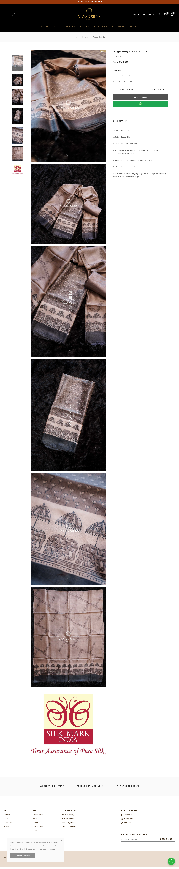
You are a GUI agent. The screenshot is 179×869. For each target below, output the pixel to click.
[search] (158, 14)
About (35, 819)
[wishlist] (165, 14)
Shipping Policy (68, 822)
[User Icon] (13, 14)
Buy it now (140, 97)
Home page (38, 815)
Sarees (7, 815)
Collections (38, 826)
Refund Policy (68, 819)
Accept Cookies (22, 855)
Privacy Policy (68, 815)
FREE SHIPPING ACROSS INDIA (89, 2)
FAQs (35, 830)
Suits (6, 819)
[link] (17, 63)
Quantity (117, 71)
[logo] (89, 14)
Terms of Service (69, 826)
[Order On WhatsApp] (140, 104)
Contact (36, 822)
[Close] (61, 840)
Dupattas (8, 822)
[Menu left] (6, 14)
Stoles (6, 826)
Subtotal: (117, 81)
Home (76, 37)
